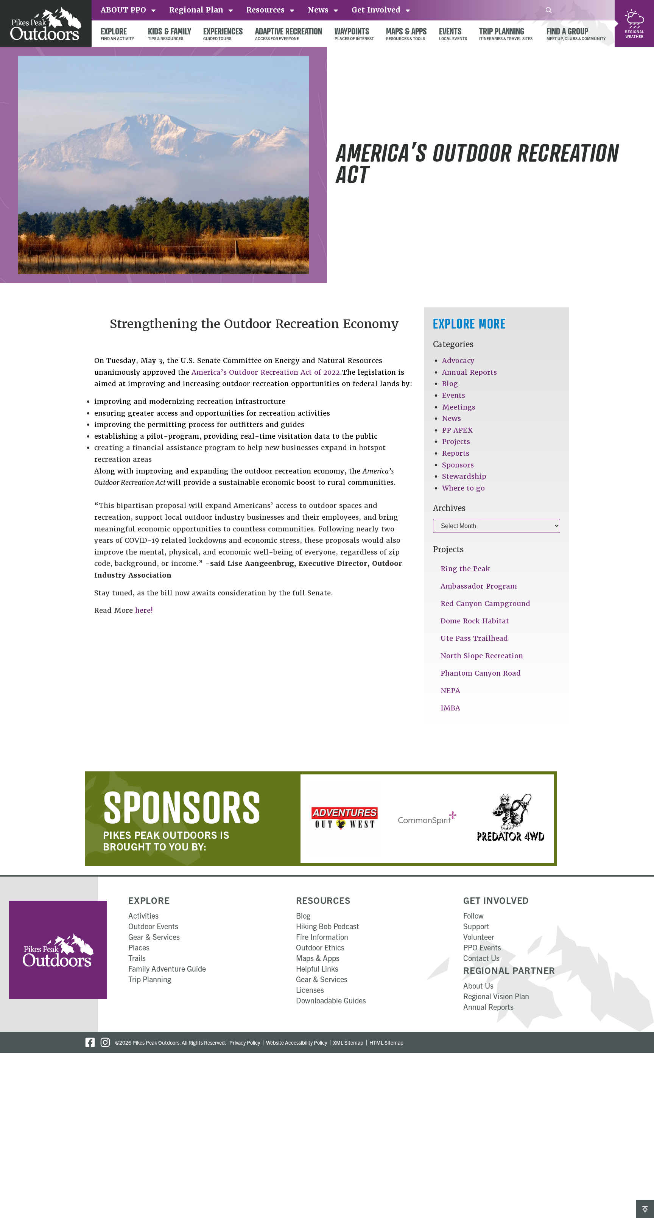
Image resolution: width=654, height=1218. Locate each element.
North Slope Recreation (482, 655)
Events (453, 395)
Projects (456, 441)
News (451, 418)
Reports (455, 453)
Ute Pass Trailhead (474, 638)
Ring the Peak (465, 568)
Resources (323, 900)
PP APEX (457, 430)
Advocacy (458, 360)
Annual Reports (469, 372)
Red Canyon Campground (485, 603)
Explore (149, 900)
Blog (450, 383)
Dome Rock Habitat (475, 621)
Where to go (463, 488)
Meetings (458, 407)
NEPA (450, 690)
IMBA (450, 708)
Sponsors (458, 465)
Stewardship (464, 476)
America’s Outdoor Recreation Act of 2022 (266, 372)
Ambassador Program (479, 586)
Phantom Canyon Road (481, 673)
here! (145, 610)
